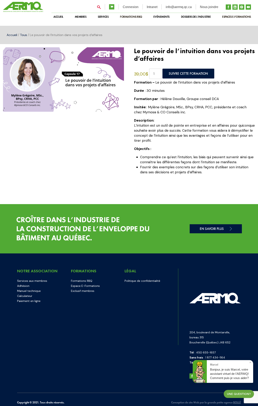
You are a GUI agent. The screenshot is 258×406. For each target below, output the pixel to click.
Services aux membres (32, 281)
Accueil (12, 35)
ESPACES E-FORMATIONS (236, 17)
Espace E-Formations (85, 286)
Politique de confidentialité (142, 281)
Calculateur (24, 296)
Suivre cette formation (188, 73)
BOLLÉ (237, 402)
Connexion (130, 7)
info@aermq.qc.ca (179, 7)
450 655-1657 (206, 352)
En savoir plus (212, 228)
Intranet (152, 7)
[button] (117, 54)
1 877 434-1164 (215, 357)
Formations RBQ (131, 17)
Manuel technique (29, 291)
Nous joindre (209, 7)
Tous (23, 35)
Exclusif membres (82, 291)
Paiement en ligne (29, 301)
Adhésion (23, 286)
